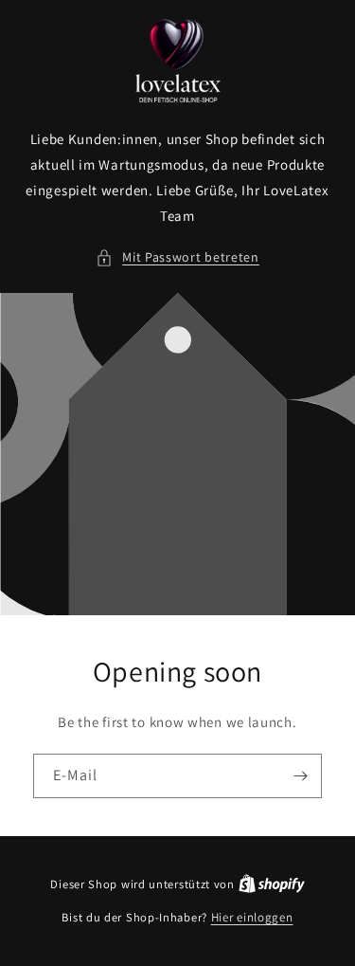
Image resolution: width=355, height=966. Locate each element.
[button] (177, 257)
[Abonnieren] (300, 776)
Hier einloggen (252, 917)
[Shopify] (272, 884)
